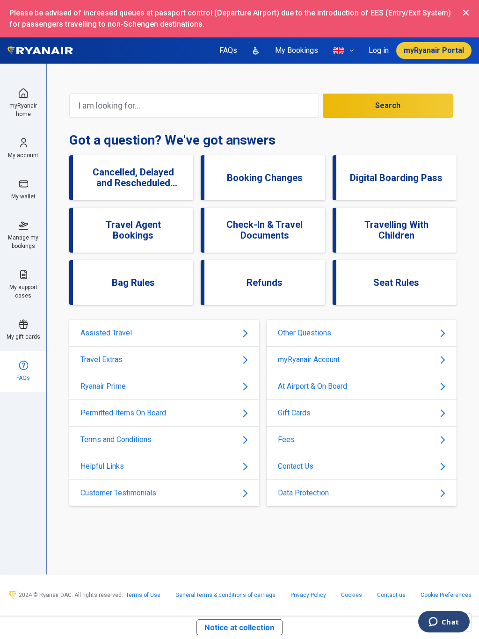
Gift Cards (294, 412)
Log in (379, 50)
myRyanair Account (309, 359)
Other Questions (304, 332)
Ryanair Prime (103, 386)
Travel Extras (101, 359)
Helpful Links (102, 466)
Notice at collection (239, 627)
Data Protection (303, 492)
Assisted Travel (106, 332)
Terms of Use (143, 595)
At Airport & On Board (312, 386)
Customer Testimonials (118, 492)
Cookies (351, 595)
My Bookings (296, 50)
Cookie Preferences (446, 595)
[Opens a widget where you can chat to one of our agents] (444, 622)
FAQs (228, 50)
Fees (286, 439)
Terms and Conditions (116, 439)
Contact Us (295, 466)
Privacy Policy (308, 595)
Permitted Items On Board (123, 412)
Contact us (391, 595)
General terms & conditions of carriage (225, 595)
